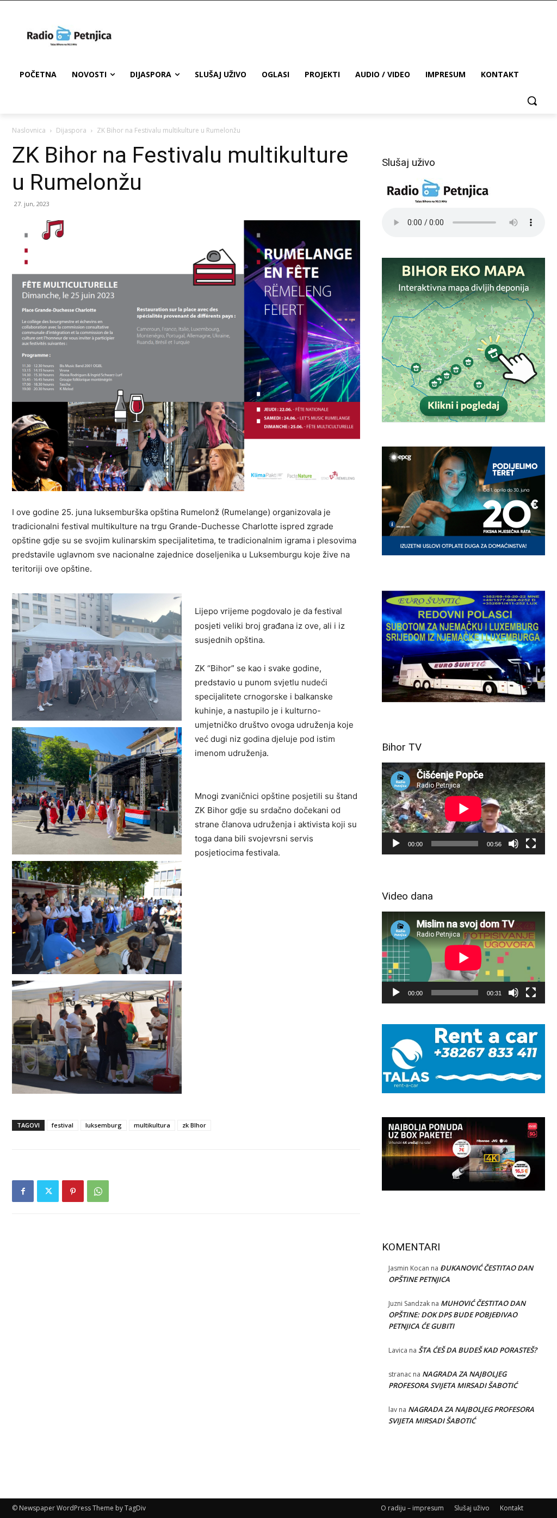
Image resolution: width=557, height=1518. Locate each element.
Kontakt (511, 1508)
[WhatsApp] (98, 1191)
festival (62, 1125)
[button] (532, 101)
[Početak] (396, 843)
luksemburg (103, 1125)
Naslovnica (29, 130)
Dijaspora (71, 130)
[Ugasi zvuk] (513, 843)
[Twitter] (48, 1191)
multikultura (152, 1125)
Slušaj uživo (472, 1508)
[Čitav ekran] (530, 843)
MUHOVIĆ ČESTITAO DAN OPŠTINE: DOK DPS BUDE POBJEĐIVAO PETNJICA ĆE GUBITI (456, 1314)
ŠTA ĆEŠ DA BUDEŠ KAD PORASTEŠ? (477, 1350)
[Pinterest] (73, 1191)
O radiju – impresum (412, 1508)
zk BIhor (194, 1125)
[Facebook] (23, 1191)
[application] (463, 808)
